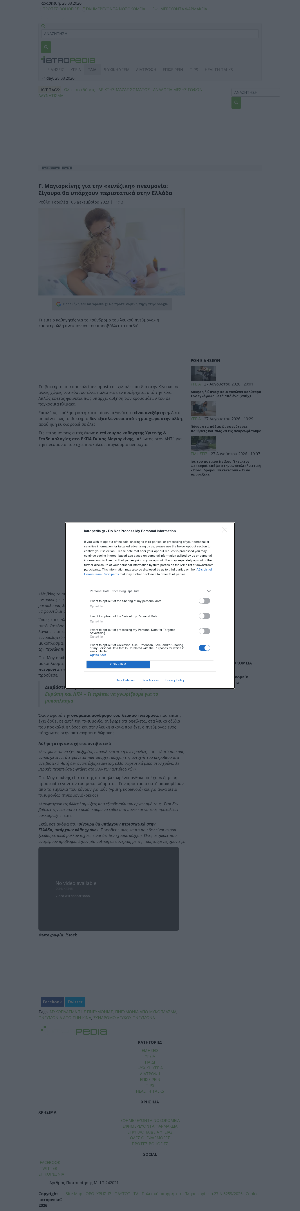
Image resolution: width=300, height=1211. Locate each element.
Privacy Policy (174, 680)
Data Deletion (125, 680)
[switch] (204, 601)
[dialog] (150, 605)
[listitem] (150, 591)
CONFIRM (118, 664)
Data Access (150, 680)
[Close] (226, 531)
